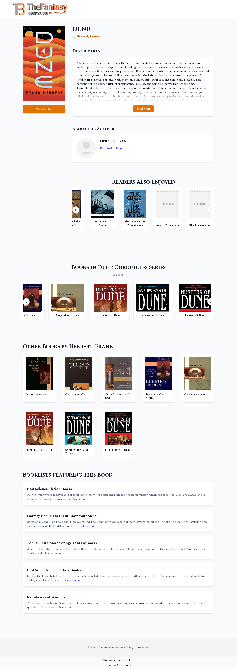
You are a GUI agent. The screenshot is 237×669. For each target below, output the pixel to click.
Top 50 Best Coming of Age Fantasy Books (62, 543)
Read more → (80, 499)
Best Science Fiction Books (49, 488)
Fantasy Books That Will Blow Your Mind (62, 516)
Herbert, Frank (88, 36)
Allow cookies (113, 665)
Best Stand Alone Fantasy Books (54, 570)
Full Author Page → (113, 148)
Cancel (128, 665)
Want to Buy (44, 109)
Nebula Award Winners (46, 597)
